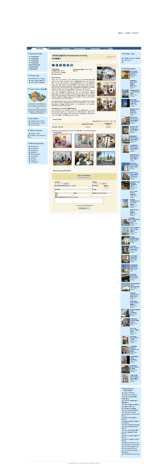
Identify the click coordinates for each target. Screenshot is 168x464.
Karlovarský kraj (42, 105)
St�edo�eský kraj (41, 112)
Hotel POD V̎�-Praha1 (131, 446)
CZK (107, 121)
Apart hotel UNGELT (130, 395)
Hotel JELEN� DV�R (131, 430)
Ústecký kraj (34, 113)
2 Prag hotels (34, 63)
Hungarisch (34, 150)
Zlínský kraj (41, 113)
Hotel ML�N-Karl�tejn (131, 404)
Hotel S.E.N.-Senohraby (131, 445)
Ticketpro (33, 135)
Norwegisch (34, 156)
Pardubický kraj (42, 110)
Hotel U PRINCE (129, 393)
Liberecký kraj (31, 109)
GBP (114, 121)
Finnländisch (35, 146)
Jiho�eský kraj (42, 103)
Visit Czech (127, 60)
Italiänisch (34, 152)
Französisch (34, 148)
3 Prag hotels (34, 61)
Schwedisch (34, 162)
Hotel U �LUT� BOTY (38, 80)
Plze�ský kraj (31, 112)
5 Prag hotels (34, 57)
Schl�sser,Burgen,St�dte (132, 58)
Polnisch (33, 158)
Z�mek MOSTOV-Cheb (131, 443)
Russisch (33, 160)
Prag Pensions (33, 67)
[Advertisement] (84, 16)
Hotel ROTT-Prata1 (130, 412)
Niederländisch (35, 154)
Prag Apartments (34, 65)
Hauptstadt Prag (32, 103)
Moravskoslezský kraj (41, 109)
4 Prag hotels (34, 59)
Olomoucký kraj (33, 110)
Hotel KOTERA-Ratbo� (131, 425)
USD (111, 121)
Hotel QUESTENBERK (38, 82)
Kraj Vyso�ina (32, 106)
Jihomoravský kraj (32, 105)
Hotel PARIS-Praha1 (130, 448)
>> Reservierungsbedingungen (84, 205)
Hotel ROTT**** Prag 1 (38, 78)
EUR (103, 121)
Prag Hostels (33, 69)
